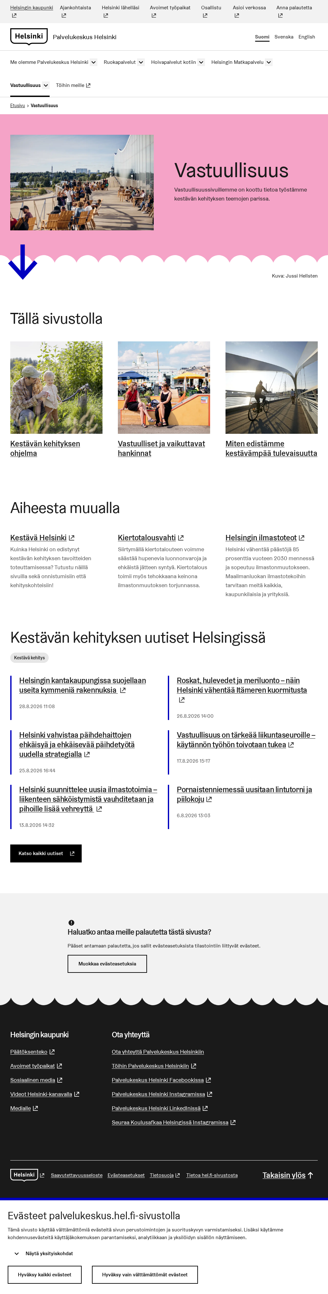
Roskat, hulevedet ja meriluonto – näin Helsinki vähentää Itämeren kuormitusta (242, 690)
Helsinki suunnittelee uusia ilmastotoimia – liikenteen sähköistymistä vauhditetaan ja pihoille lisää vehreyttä (89, 799)
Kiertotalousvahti (151, 538)
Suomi (262, 36)
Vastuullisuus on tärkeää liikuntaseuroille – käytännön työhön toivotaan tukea (247, 740)
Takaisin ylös (284, 1175)
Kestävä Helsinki (43, 538)
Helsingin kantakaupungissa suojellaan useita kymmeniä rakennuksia (89, 685)
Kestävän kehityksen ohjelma (45, 448)
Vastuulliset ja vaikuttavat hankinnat (161, 448)
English (307, 36)
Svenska (284, 36)
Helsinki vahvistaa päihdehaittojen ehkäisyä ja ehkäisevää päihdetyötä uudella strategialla (89, 744)
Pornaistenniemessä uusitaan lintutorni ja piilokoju (247, 794)
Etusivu (17, 105)
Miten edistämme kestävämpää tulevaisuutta (271, 448)
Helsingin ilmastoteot (266, 538)
